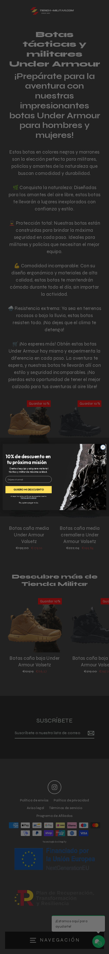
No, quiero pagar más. (28, 502)
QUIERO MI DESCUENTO (28, 489)
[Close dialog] (103, 447)
